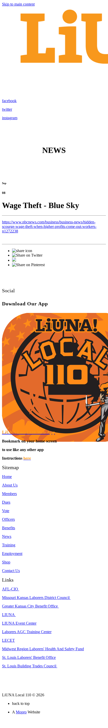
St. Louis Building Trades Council (29, 666)
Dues (6, 502)
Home (7, 476)
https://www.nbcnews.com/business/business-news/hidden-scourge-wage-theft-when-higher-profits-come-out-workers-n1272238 (49, 226)
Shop (6, 562)
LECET (8, 640)
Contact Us (11, 571)
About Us (10, 485)
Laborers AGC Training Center (26, 632)
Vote (5, 511)
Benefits (8, 528)
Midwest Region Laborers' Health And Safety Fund (43, 649)
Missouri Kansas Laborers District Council (36, 597)
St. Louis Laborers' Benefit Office (29, 657)
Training (8, 545)
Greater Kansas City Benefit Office (30, 606)
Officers (8, 519)
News (6, 536)
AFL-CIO (10, 589)
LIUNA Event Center (19, 623)
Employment (12, 553)
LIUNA (9, 615)
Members (9, 494)
